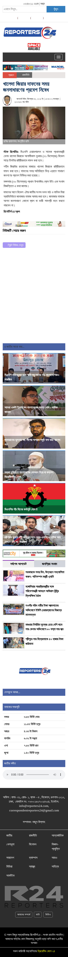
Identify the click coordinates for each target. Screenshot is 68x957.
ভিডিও (48, 914)
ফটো (38, 914)
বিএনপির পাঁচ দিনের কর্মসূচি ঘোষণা (21, 509)
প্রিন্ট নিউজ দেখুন (15, 245)
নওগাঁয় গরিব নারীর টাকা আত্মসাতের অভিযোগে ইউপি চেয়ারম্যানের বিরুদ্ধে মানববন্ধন (44, 610)
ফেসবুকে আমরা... (12, 692)
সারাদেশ (10, 857)
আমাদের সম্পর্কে (23, 914)
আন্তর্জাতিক (58, 835)
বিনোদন (32, 844)
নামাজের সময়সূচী (12, 706)
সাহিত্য (55, 866)
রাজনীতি (25, 74)
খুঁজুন (55, 9)
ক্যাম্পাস (33, 857)
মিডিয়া (9, 866)
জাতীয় (9, 835)
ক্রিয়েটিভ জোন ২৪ (46, 951)
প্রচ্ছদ (11, 75)
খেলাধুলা (10, 844)
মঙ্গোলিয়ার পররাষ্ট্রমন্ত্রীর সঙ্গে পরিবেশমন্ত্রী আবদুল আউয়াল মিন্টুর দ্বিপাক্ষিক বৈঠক (42, 591)
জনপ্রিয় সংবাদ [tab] (49, 564)
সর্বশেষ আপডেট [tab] (18, 564)
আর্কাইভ (10, 875)
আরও (54, 857)
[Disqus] (34, 297)
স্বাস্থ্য (32, 866)
